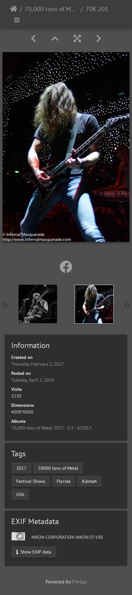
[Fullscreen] (77, 38)
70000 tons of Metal (58, 468)
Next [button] (127, 305)
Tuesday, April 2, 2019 (32, 380)
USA (20, 494)
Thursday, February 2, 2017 (37, 364)
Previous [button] (5, 305)
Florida (63, 481)
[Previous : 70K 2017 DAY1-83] (33, 38)
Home (13, 9)
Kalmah (89, 481)
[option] (38, 304)
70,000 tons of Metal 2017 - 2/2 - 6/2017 (51, 9)
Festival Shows (30, 481)
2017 (21, 468)
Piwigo (79, 581)
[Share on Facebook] (66, 267)
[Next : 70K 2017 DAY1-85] (98, 38)
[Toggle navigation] (17, 20)
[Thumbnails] (55, 38)
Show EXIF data (35, 551)
